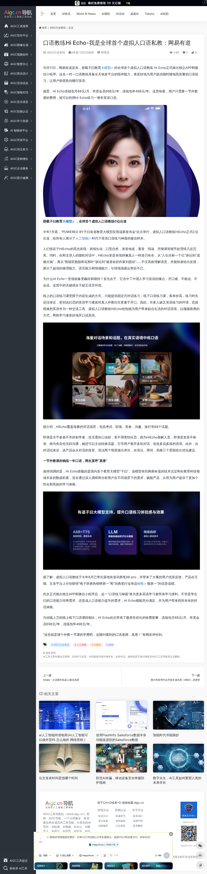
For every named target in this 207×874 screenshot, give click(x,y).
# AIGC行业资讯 (60, 644)
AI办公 (78, 826)
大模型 (106, 68)
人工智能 (81, 238)
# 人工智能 (80, 644)
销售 (140, 583)
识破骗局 (103, 825)
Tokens (149, 13)
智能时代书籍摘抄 (166, 735)
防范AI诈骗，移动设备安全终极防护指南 (120, 780)
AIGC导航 (55, 818)
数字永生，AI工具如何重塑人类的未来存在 (177, 780)
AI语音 (67, 831)
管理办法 (103, 810)
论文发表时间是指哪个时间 (58, 778)
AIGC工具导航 (160, 656)
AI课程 (106, 13)
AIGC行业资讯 (57, 27)
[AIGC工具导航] (59, 806)
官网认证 (120, 810)
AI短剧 (164, 13)
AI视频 (67, 826)
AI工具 (46, 656)
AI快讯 (66, 13)
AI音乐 (78, 831)
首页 (53, 13)
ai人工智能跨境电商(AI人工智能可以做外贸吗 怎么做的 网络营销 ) (63, 737)
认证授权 (120, 825)
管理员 (104, 52)
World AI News (86, 13)
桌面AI (134, 13)
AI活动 (120, 13)
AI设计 (56, 831)
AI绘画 (56, 826)
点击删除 (175, 656)
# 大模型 (96, 644)
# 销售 (109, 644)
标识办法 (103, 815)
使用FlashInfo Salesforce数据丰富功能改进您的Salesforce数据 (121, 737)
